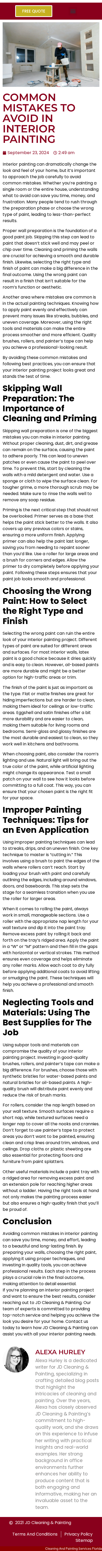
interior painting (61, 1290)
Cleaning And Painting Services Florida (73, 1548)
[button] (73, 11)
